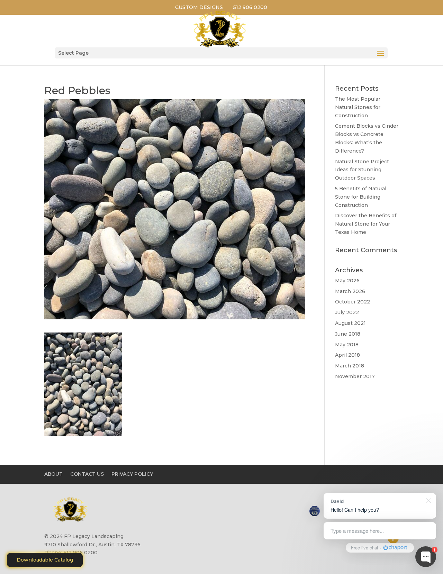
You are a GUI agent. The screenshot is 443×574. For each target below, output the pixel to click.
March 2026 (350, 291)
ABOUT (53, 474)
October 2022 (352, 302)
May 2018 (347, 344)
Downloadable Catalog (45, 560)
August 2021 (350, 323)
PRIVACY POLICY (132, 474)
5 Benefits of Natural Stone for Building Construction (360, 196)
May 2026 (347, 280)
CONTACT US (87, 474)
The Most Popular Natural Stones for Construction (357, 107)
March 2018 (349, 366)
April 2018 (347, 355)
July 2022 (347, 312)
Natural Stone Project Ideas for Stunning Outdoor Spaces (362, 169)
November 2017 (355, 376)
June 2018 (347, 334)
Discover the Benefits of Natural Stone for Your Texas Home (365, 223)
